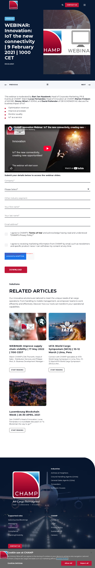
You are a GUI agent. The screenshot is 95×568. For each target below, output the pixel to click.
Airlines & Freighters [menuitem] (60, 473)
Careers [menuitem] (54, 535)
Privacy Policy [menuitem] (57, 527)
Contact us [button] (72, 5)
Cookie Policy (62, 558)
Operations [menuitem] (12, 527)
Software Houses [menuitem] (58, 488)
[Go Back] (47, 84)
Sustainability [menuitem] (56, 531)
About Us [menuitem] (55, 520)
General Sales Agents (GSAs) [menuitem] (63, 480)
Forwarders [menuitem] (56, 484)
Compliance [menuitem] (13, 531)
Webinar (10, 18)
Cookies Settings (15, 563)
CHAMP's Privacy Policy (21, 235)
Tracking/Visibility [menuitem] (15, 535)
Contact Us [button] (15, 546)
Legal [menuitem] (53, 524)
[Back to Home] (13, 5)
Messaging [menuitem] (12, 524)
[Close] (91, 552)
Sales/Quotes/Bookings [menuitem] (18, 520)
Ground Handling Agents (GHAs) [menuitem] (64, 477)
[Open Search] (63, 5)
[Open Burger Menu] (84, 5)
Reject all (84, 563)
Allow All (68, 563)
